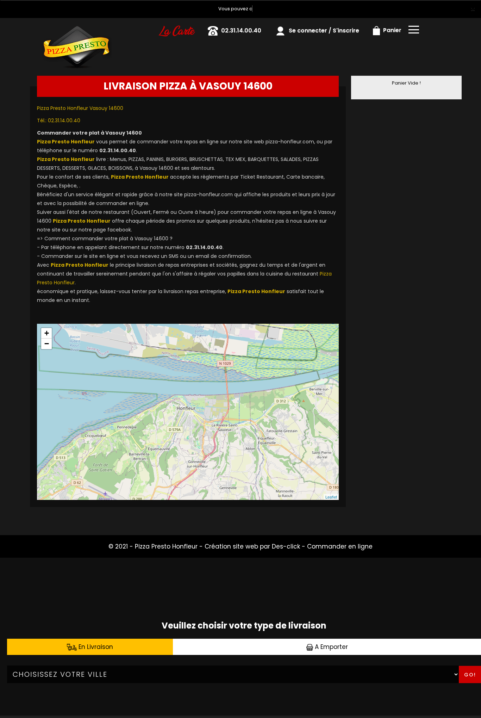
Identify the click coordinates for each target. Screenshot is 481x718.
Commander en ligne (340, 546)
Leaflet (331, 497)
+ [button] (46, 333)
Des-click (286, 546)
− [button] (46, 343)
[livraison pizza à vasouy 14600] (76, 28)
